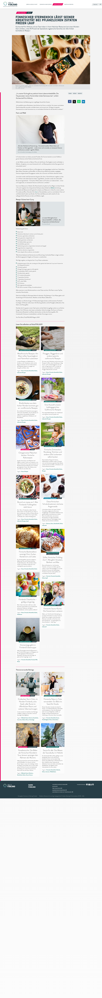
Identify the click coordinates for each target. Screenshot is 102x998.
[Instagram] (93, 784)
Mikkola (53, 188)
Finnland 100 (34, 660)
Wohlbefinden (53, 772)
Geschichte (35, 718)
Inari (36, 192)
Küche (74, 93)
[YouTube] (91, 784)
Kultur (23, 720)
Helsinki (58, 770)
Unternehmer (55, 719)
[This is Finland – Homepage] (10, 4)
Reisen (27, 720)
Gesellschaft (56, 523)
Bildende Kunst (24, 718)
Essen (70, 93)
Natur (50, 719)
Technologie (31, 720)
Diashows (31, 773)
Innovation (19, 720)
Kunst (57, 718)
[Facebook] (87, 784)
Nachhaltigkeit (45, 719)
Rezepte (80, 93)
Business (48, 523)
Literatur (47, 772)
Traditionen (19, 614)
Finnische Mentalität (29, 371)
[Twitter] (89, 784)
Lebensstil (19, 372)
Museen (31, 775)
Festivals (48, 576)
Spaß (27, 521)
